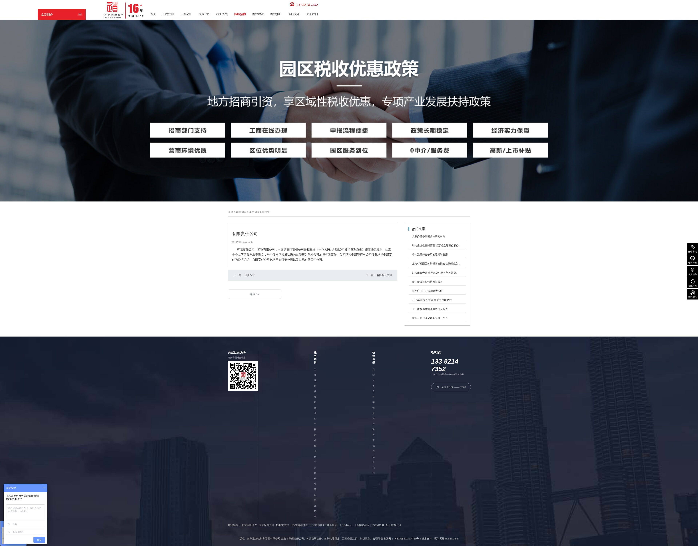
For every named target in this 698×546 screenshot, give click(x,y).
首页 (153, 14)
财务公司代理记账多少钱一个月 (430, 318)
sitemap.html (452, 538)
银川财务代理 (393, 525)
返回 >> (255, 294)
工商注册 (168, 14)
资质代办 (204, 14)
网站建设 (258, 14)
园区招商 (240, 14)
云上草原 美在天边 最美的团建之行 (432, 300)
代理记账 (186, 14)
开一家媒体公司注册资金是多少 (430, 309)
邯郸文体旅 (282, 525)
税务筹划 (222, 14)
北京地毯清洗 (249, 525)
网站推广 (276, 14)
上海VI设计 (345, 525)
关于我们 (312, 14)
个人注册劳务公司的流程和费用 (430, 254)
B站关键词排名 (299, 525)
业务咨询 (692, 263)
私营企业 (249, 275)
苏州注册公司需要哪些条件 (427, 291)
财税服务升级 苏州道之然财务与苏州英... (435, 272)
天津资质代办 (317, 525)
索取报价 (692, 297)
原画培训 (332, 525)
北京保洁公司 (266, 525)
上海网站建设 (361, 525)
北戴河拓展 (377, 525)
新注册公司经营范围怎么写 (427, 281)
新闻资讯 (294, 14)
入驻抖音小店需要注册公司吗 (428, 236)
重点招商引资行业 (259, 212)
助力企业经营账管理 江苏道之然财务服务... (436, 245)
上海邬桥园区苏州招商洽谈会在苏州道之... (436, 263)
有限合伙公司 (384, 275)
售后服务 (692, 274)
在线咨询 (692, 286)
